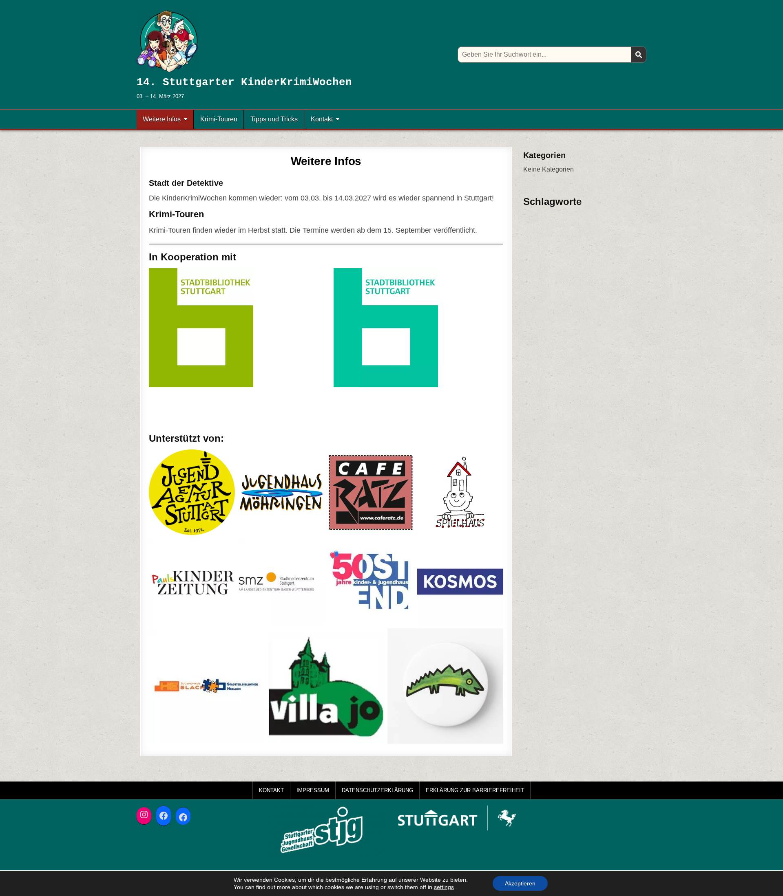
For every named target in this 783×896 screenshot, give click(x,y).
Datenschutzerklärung (377, 790)
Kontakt (322, 119)
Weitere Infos (162, 119)
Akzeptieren (520, 883)
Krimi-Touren (218, 119)
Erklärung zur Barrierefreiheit (475, 790)
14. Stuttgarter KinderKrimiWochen (244, 82)
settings (444, 887)
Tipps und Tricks (274, 119)
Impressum (312, 790)
